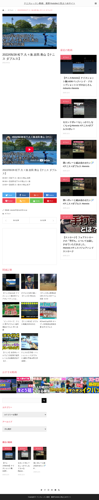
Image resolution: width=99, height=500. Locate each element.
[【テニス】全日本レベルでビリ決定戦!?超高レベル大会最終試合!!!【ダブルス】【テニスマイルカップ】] (10, 341)
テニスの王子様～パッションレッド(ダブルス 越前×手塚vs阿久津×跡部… (29, 356)
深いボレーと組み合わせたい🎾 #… (39, 465)
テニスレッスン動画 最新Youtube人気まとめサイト (49, 3)
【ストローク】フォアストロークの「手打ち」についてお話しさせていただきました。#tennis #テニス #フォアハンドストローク (78, 244)
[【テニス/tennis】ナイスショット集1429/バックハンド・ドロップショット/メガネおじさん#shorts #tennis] (8, 453)
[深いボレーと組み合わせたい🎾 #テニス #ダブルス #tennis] (39, 453)
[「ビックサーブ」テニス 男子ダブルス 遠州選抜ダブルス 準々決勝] (10, 310)
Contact (54, 489)
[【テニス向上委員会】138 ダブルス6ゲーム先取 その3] (48, 282)
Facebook (44, 489)
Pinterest (51, 489)
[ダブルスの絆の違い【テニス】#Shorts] (29, 282)
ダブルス (10, 10)
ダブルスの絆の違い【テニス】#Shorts (28, 294)
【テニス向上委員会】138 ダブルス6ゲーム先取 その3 (48, 296)
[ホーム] (3, 10)
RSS (58, 489)
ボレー (65, 179)
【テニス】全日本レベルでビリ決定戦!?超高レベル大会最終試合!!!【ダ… (10, 356)
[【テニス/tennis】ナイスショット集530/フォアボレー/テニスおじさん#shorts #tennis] (10, 282)
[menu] (95, 3)
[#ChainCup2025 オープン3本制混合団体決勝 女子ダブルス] (48, 310)
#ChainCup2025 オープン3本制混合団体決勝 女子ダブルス (48, 324)
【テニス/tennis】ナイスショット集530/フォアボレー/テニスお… (10, 296)
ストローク (66, 217)
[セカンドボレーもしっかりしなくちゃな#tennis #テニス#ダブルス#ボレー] (24, 453)
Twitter (40, 489)
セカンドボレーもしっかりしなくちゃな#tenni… (24, 467)
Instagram (47, 489)
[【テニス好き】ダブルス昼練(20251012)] (29, 310)
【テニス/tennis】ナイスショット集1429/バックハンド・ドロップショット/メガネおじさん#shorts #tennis (78, 83)
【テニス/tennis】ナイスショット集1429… (8, 467)
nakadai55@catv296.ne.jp (18, 210)
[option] (8, 385)
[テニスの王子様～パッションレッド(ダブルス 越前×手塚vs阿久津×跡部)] (29, 341)
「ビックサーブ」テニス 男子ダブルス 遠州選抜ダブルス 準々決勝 (10, 325)
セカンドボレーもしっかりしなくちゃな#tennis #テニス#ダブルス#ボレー (78, 125)
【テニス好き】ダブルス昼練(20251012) (29, 322)
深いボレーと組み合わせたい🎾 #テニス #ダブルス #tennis (78, 165)
